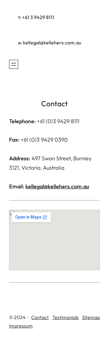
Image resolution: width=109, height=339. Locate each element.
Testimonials (65, 317)
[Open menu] (13, 64)
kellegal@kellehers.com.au (57, 186)
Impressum (21, 326)
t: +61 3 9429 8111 (36, 17)
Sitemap (91, 317)
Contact (40, 317)
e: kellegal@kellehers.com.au (49, 43)
